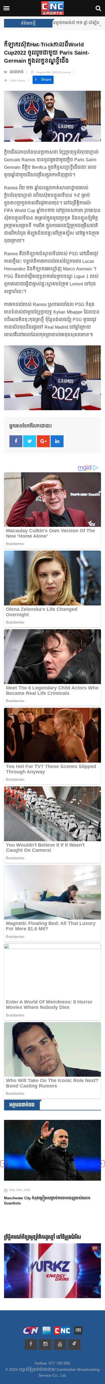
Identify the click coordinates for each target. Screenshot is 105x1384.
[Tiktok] (74, 1344)
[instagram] (45, 1344)
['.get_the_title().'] (52, 1147)
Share (46, 79)
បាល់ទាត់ (17, 72)
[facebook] (31, 1344)
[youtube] (60, 1344)
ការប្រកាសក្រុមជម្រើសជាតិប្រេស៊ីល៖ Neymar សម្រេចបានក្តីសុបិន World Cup (50, 1194)
